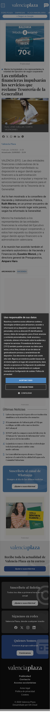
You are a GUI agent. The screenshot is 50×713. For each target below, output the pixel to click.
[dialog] (25, 355)
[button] (25, 393)
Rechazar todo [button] (25, 387)
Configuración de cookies (25, 371)
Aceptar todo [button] (25, 380)
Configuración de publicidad (34, 365)
